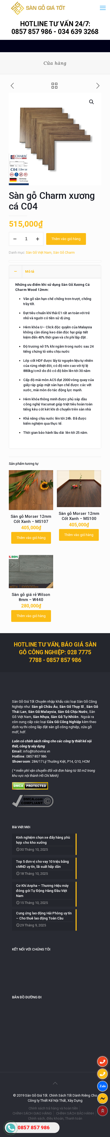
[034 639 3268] (102, 1074)
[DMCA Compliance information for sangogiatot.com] (32, 806)
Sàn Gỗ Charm (64, 252)
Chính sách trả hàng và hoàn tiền (53, 1108)
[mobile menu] (102, 8)
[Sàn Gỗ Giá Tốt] (38, 8)
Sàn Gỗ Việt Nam (39, 252)
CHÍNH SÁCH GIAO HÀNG (32, 1113)
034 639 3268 (78, 32)
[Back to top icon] (55, 1083)
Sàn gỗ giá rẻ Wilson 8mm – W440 (31, 597)
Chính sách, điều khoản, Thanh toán (55, 1118)
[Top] (102, 1111)
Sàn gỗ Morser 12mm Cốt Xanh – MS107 (31, 519)
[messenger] (102, 1098)
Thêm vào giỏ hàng (66, 239)
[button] (92, 102)
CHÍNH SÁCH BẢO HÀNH (75, 1113)
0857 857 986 (32, 32)
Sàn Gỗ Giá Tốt (23, 701)
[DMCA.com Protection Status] (30, 788)
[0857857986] (102, 1086)
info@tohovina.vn (36, 751)
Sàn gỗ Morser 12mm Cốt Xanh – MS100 (79, 516)
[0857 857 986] (102, 1061)
